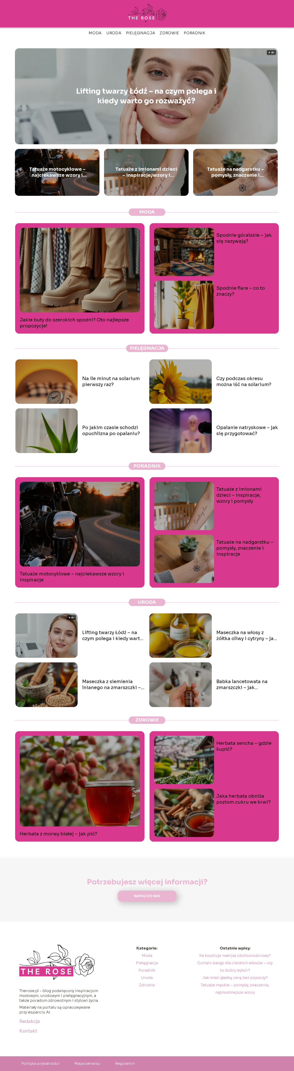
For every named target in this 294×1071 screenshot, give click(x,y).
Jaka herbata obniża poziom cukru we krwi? (243, 799)
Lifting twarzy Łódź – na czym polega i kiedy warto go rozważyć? (146, 96)
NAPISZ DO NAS (147, 896)
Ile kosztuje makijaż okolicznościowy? (235, 955)
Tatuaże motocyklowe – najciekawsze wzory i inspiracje (57, 172)
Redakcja (29, 1021)
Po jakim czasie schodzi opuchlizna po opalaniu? (111, 430)
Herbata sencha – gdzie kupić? (243, 746)
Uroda (114, 33)
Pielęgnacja (140, 33)
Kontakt (28, 1031)
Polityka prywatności (40, 1063)
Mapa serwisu (87, 1063)
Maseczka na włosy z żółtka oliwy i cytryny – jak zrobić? (246, 636)
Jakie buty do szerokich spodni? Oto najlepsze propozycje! (74, 323)
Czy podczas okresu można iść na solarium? (243, 381)
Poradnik (194, 33)
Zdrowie (169, 33)
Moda (95, 33)
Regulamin (125, 1063)
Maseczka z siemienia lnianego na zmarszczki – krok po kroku (111, 685)
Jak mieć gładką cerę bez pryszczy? (235, 977)
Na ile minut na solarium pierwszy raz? (111, 381)
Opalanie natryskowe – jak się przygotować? (247, 430)
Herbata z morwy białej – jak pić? (58, 834)
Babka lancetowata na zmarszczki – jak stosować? (242, 685)
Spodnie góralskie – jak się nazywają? (244, 238)
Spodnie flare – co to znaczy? (240, 291)
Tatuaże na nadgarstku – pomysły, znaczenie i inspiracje (235, 172)
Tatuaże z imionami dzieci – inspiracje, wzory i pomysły (146, 172)
